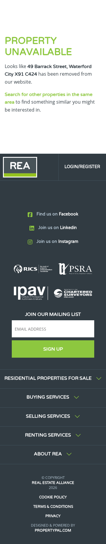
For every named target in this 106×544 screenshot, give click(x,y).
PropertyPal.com (53, 530)
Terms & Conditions (53, 506)
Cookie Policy (53, 497)
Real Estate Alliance (53, 483)
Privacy (53, 516)
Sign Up (53, 349)
